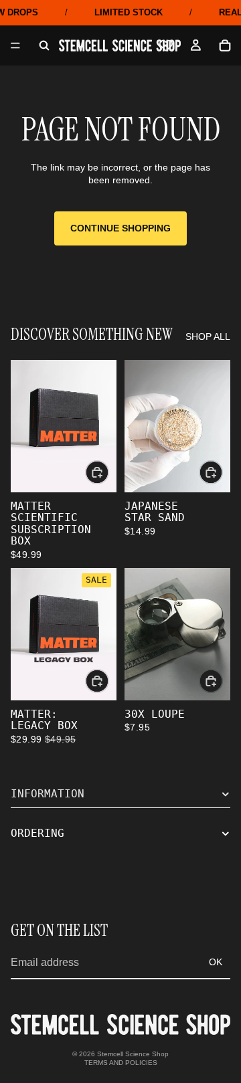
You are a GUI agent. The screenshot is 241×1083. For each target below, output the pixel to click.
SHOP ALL (207, 336)
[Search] (44, 45)
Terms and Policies (120, 1062)
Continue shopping (120, 228)
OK (215, 962)
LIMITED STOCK (128, 12)
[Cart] (225, 45)
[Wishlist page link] (166, 45)
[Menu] (15, 45)
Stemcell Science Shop (133, 1054)
